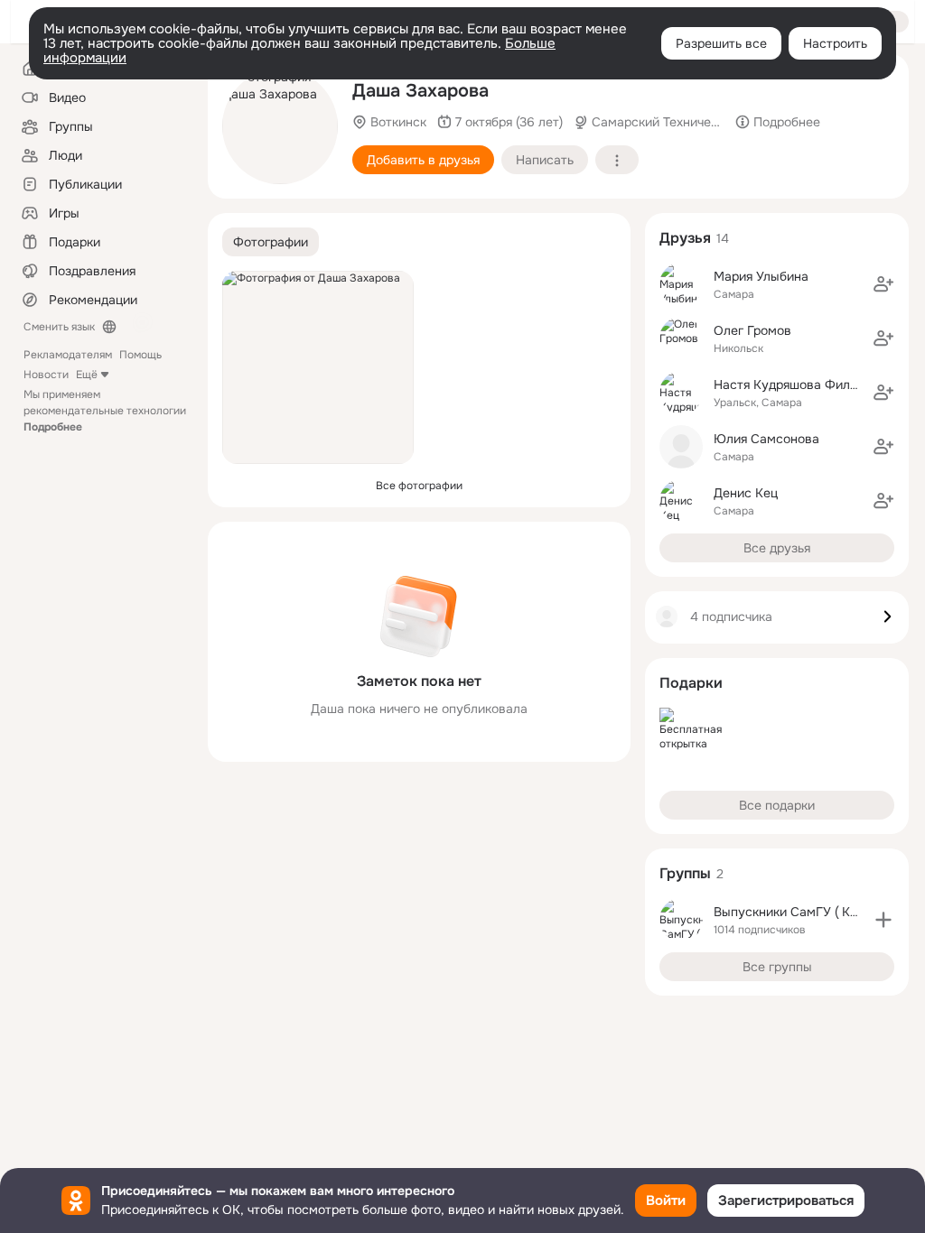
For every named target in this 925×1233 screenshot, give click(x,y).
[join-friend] (883, 284)
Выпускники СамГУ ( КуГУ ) (797, 912)
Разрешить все (721, 43)
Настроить (835, 43)
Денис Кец (746, 493)
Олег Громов (752, 330)
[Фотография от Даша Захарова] (280, 126)
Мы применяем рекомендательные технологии (104, 410)
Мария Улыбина (761, 276)
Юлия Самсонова (766, 439)
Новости (46, 374)
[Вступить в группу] (883, 920)
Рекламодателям (67, 355)
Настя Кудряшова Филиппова (803, 384)
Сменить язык (59, 327)
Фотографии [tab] (270, 242)
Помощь (140, 355)
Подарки (691, 682)
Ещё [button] (87, 374)
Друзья (685, 237)
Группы (685, 873)
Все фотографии (419, 485)
